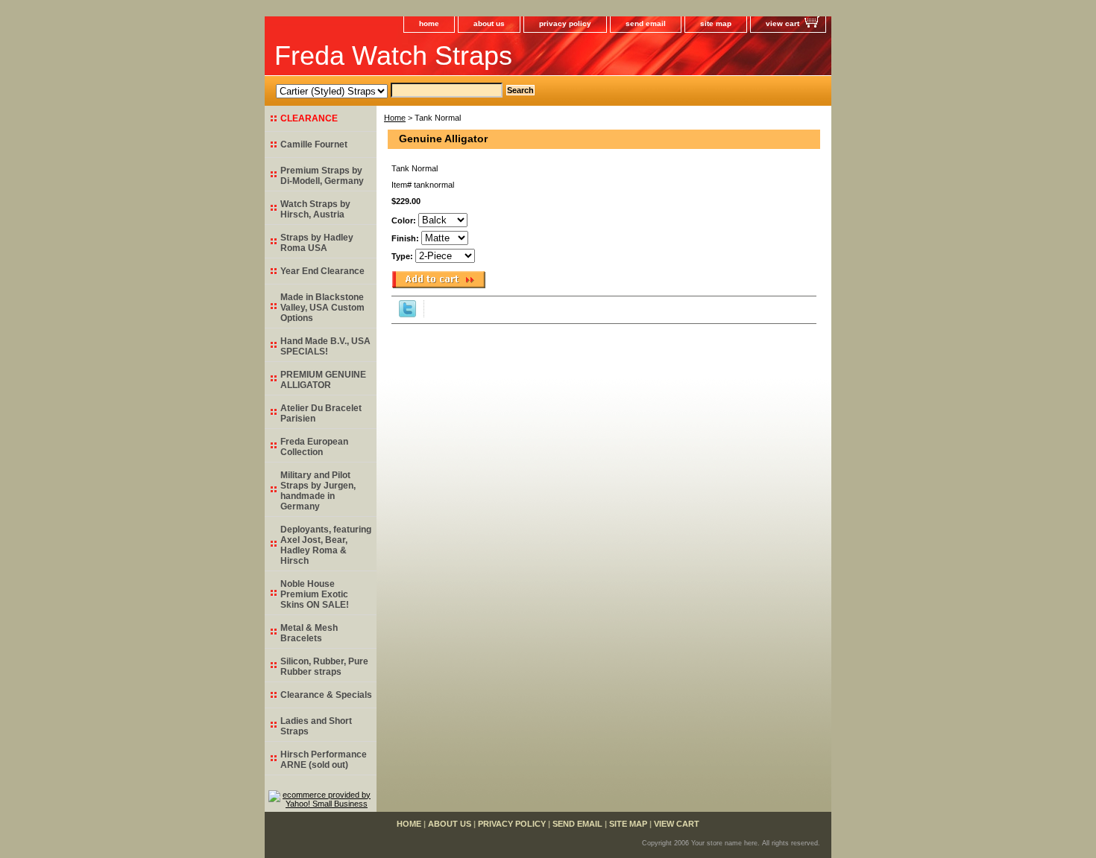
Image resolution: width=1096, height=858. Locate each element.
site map (715, 23)
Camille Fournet (313, 144)
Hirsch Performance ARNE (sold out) (323, 759)
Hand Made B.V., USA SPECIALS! (325, 346)
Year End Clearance (322, 271)
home (429, 23)
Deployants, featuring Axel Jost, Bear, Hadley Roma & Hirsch (325, 545)
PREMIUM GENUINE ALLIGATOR (323, 379)
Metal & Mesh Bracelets (309, 633)
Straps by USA (316, 242)
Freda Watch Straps (393, 55)
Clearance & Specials (326, 695)
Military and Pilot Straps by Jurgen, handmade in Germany (318, 491)
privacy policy (565, 23)
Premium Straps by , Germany (322, 175)
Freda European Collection (314, 446)
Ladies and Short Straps (316, 726)
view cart (782, 23)
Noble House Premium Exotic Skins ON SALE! (314, 594)
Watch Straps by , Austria (315, 209)
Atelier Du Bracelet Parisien (321, 413)
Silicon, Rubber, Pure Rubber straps (324, 666)
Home (395, 117)
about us (489, 23)
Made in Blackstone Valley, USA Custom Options (322, 307)
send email (646, 23)
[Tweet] (407, 314)
